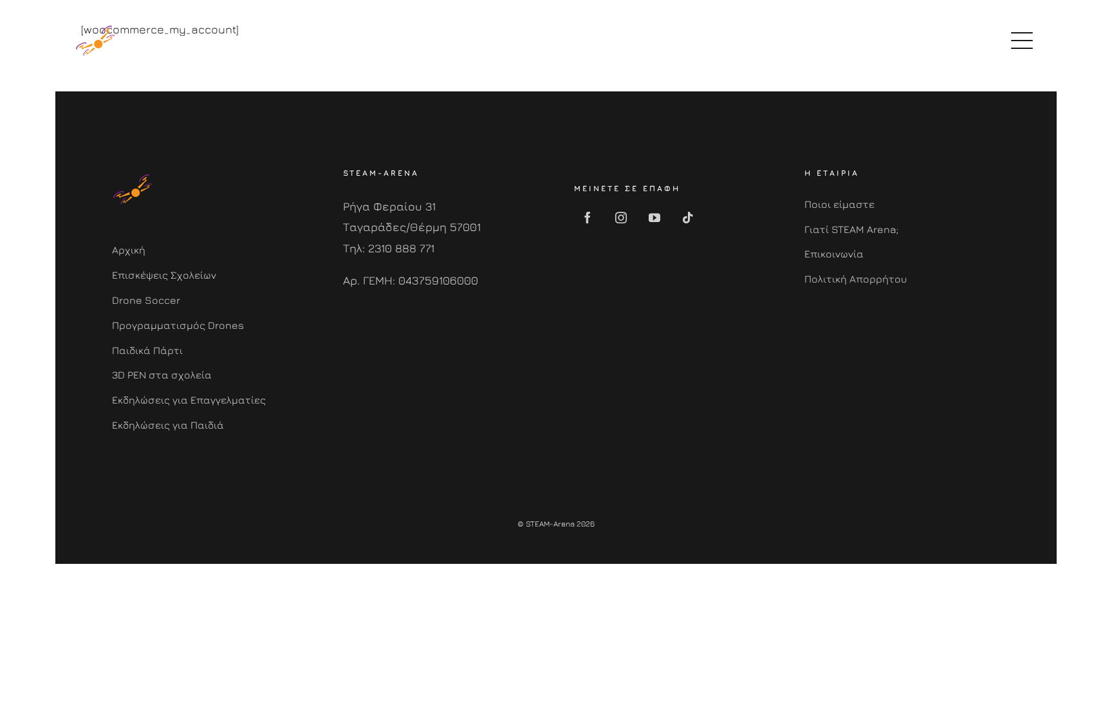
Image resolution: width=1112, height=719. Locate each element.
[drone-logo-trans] (95, 25)
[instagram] (621, 217)
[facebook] (587, 217)
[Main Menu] (1021, 40)
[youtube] (654, 217)
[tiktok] (687, 217)
